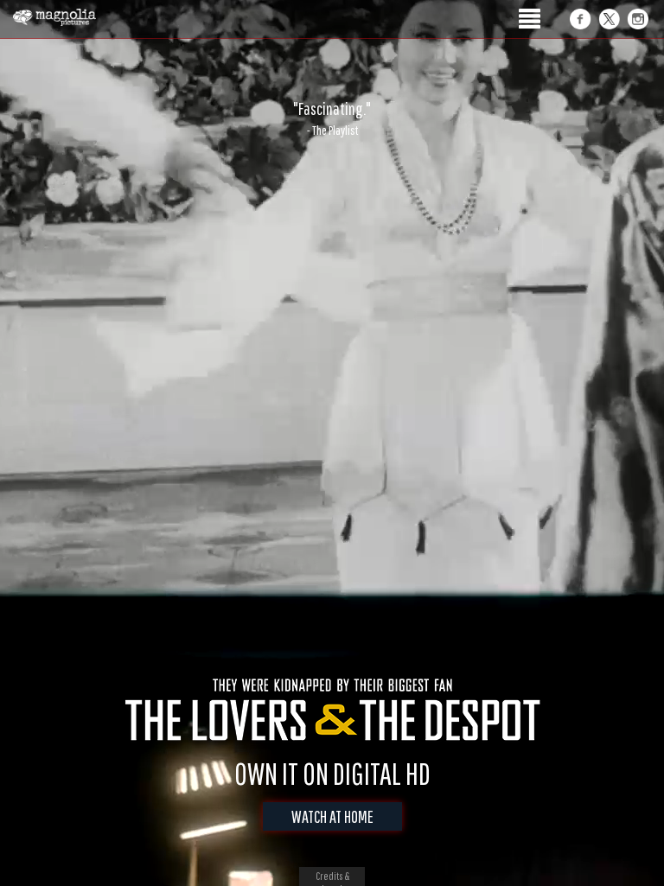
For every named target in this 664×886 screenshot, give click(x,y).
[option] (332, 118)
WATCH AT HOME (332, 816)
